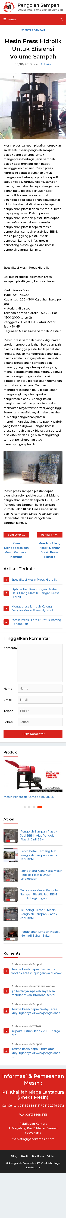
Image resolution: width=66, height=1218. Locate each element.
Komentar (10, 648)
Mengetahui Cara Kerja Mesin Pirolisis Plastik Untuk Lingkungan (41, 874)
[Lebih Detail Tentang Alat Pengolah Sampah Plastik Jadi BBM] (11, 855)
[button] (24, 807)
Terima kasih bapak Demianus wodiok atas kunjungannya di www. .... (36, 973)
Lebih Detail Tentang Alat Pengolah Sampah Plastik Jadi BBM (38, 855)
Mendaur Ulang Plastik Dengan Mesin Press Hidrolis (50, 550)
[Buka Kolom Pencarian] (61, 19)
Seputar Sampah (33, 30)
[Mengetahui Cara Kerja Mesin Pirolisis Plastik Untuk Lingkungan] (11, 875)
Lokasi (8, 722)
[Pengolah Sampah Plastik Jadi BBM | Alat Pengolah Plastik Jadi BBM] (11, 836)
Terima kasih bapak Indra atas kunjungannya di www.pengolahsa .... (35, 1053)
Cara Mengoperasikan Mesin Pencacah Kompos (16, 550)
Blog (14, 1156)
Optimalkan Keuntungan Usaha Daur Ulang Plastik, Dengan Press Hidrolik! (35, 593)
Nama (8, 688)
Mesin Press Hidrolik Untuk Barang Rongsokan (36, 622)
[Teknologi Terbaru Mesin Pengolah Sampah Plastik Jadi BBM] (11, 914)
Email (8, 700)
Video (51, 1156)
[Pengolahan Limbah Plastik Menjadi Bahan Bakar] (11, 934)
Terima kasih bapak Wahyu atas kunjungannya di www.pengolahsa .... (35, 1013)
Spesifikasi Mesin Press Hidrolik (34, 579)
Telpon (8, 711)
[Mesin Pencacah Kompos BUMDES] (33, 775)
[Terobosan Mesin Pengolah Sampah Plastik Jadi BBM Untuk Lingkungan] (11, 894)
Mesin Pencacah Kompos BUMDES (29, 797)
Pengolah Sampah (38, 5)
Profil (25, 1156)
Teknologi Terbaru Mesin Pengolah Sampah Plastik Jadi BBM (38, 914)
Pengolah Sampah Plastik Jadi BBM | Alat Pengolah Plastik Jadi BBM (38, 835)
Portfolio (38, 1156)
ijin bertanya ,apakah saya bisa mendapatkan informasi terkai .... (34, 993)
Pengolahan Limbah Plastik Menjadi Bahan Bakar (40, 933)
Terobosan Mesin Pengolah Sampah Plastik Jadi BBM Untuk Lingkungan (39, 894)
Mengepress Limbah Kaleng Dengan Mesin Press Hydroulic (33, 608)
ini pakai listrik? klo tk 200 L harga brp (35, 1033)
